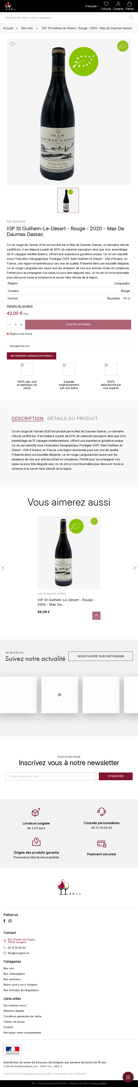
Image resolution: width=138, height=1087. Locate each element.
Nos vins (9, 968)
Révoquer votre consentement (22, 1032)
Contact (8, 1027)
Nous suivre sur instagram (101, 656)
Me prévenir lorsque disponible (31, 355)
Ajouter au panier (78, 324)
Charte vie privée (14, 1021)
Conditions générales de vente (23, 1016)
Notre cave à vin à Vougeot (20, 984)
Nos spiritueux (12, 979)
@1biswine (15, 652)
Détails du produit (72, 419)
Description (28, 419)
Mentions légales (14, 1010)
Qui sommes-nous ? (15, 1005)
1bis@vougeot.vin (18, 953)
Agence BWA (99, 1083)
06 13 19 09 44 (17, 947)
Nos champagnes (14, 973)
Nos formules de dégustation (21, 990)
